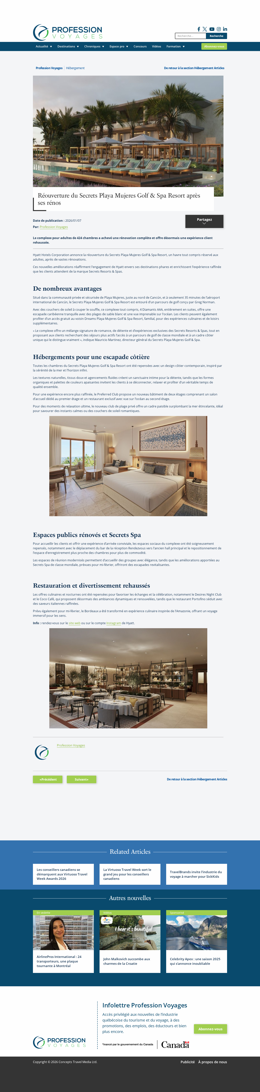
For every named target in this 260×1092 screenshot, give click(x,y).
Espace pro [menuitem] (117, 46)
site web (75, 623)
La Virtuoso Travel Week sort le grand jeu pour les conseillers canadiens (127, 874)
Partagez (204, 219)
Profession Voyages (49, 68)
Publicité (188, 1062)
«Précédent (48, 779)
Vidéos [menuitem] (156, 46)
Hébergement (75, 68)
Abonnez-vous (211, 1029)
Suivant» (82, 779)
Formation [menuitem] (174, 46)
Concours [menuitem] (140, 46)
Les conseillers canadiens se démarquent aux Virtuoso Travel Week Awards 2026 (62, 874)
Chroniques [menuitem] (92, 46)
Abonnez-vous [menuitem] (214, 46)
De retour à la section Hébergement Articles (194, 68)
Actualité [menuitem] (42, 46)
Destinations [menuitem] (66, 46)
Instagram (113, 623)
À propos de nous (212, 1062)
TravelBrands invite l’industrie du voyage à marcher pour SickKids (196, 874)
